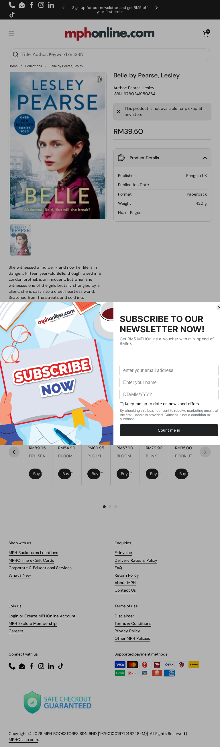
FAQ (118, 567)
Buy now (37, 473)
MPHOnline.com (23, 739)
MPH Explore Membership (33, 623)
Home (13, 66)
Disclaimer (124, 616)
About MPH (125, 582)
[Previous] (14, 451)
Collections (33, 66)
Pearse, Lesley (141, 87)
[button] (205, 34)
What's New (20, 575)
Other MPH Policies (132, 638)
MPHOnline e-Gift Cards (31, 560)
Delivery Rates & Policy (136, 560)
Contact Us (125, 590)
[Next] (205, 451)
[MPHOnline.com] (110, 33)
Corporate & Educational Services (40, 567)
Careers (16, 630)
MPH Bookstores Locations (33, 552)
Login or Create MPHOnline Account (42, 616)
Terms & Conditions (133, 623)
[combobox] (110, 54)
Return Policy (127, 575)
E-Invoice (123, 552)
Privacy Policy (127, 630)
